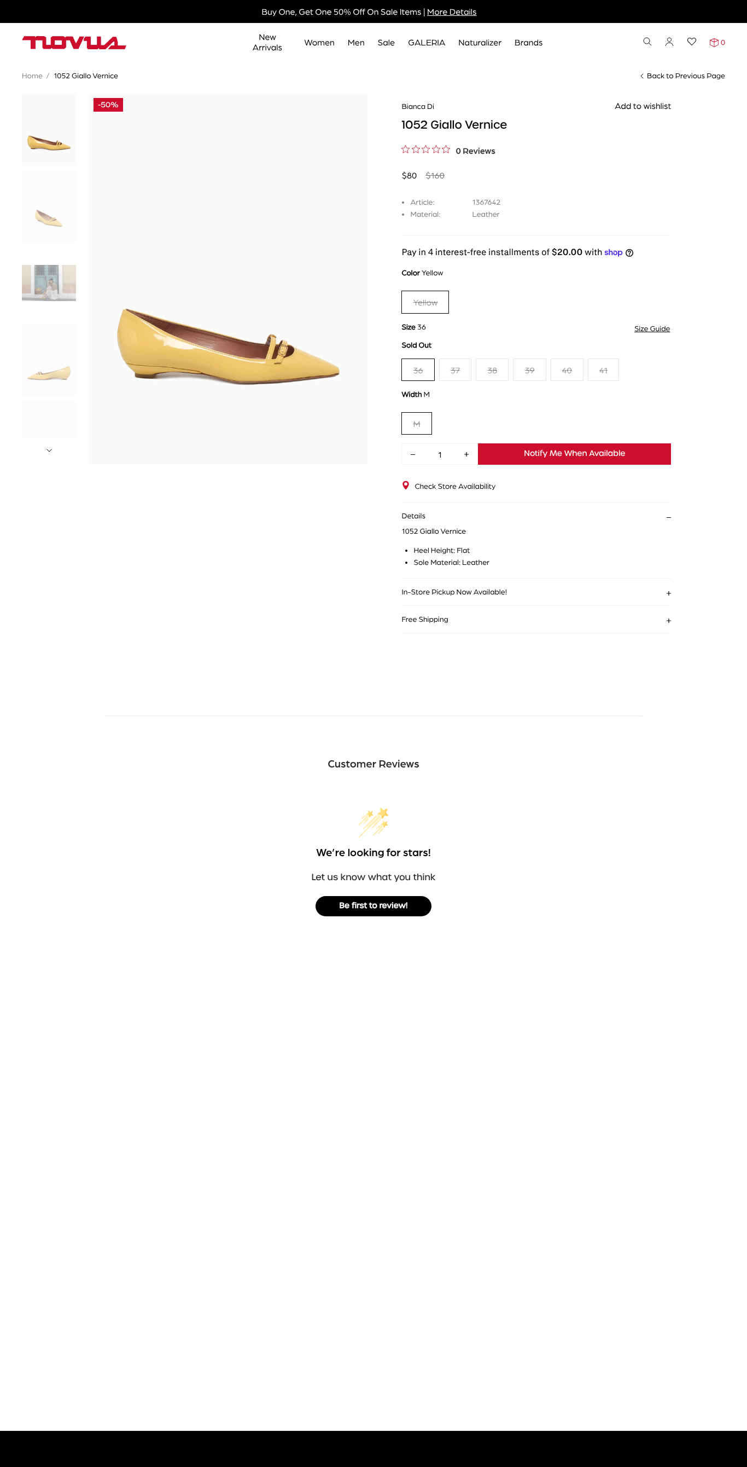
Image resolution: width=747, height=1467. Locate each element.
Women (319, 42)
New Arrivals (267, 41)
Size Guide (652, 328)
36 (418, 370)
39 (529, 370)
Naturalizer (479, 42)
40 (567, 370)
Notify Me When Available (574, 454)
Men (356, 42)
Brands (528, 42)
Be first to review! (374, 906)
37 (455, 370)
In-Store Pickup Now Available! (453, 591)
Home (32, 75)
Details (413, 515)
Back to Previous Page (686, 75)
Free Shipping (424, 619)
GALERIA (426, 42)
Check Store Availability (455, 486)
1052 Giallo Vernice (86, 75)
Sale (386, 42)
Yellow (425, 302)
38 (492, 370)
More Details (451, 11)
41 (603, 370)
